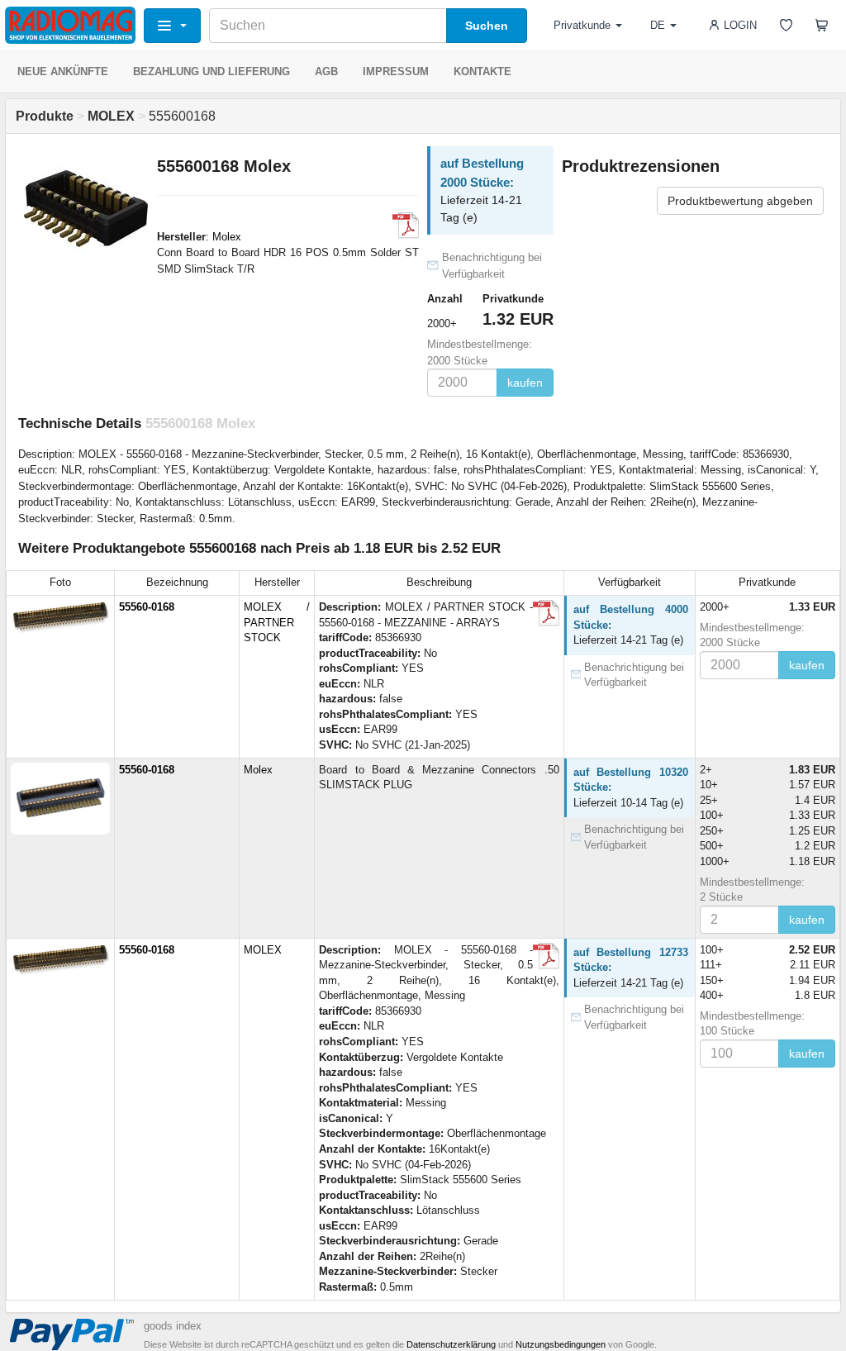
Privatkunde (582, 25)
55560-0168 (146, 607)
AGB (326, 71)
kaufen (525, 382)
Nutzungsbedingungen (561, 1344)
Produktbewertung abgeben (740, 200)
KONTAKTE (482, 71)
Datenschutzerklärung (451, 1344)
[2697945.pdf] (546, 613)
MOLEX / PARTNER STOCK (277, 622)
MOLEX (263, 950)
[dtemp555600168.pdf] (405, 225)
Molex (226, 237)
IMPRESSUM (396, 71)
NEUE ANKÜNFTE (62, 71)
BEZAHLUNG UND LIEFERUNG (211, 71)
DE (657, 25)
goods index (173, 1326)
